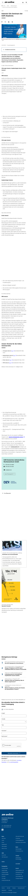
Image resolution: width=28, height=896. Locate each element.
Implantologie (4, 870)
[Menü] (3, 2)
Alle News (4, 838)
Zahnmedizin (4, 846)
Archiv (3, 861)
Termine (17, 855)
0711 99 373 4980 (9, 464)
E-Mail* (3, 713)
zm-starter (18, 863)
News (3, 836)
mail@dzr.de (8, 470)
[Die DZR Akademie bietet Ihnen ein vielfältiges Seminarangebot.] (25, 36)
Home (4, 5)
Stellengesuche (19, 872)
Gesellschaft (4, 844)
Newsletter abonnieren (13, 753)
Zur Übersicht (7, 493)
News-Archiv (4, 848)
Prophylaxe (18, 838)
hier (12, 350)
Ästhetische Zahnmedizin (21, 842)
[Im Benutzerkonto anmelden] (23, 2)
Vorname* (4, 730)
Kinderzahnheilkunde (6, 880)
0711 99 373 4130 (9, 466)
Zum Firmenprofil (9, 474)
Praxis (3, 842)
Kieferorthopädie (5, 874)
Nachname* (4, 736)
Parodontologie (5, 868)
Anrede (3, 719)
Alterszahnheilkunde (20, 836)
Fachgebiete (4, 866)
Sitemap (10, 890)
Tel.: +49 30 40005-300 (6, 825)
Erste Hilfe (4, 855)
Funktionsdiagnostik (20, 840)
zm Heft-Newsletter (13, 762)
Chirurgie (3, 878)
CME (3, 853)
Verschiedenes (19, 876)
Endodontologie (5, 872)
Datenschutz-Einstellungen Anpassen (9, 892)
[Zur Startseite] (9, 2)
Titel (3, 725)
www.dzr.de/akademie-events (16, 437)
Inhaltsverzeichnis (10, 49)
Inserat (17, 868)
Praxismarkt (18, 874)
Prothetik (3, 876)
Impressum (4, 890)
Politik (3, 840)
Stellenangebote (19, 870)
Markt (17, 847)
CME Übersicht (5, 857)
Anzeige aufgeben (19, 878)
